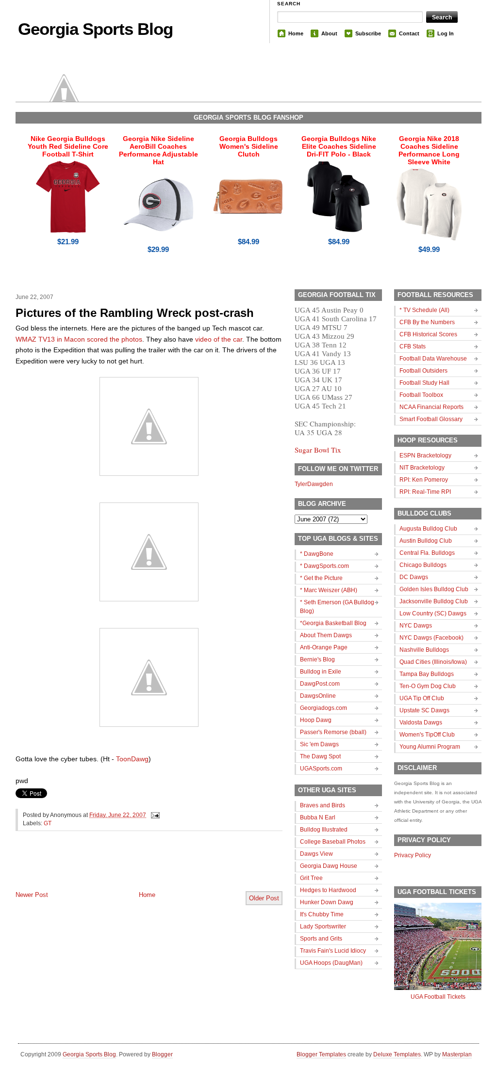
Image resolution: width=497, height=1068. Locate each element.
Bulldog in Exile (320, 671)
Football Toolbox (421, 395)
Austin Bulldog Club (425, 540)
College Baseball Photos (332, 841)
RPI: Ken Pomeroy (423, 479)
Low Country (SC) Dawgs (432, 613)
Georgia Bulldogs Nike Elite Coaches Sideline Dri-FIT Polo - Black (338, 146)
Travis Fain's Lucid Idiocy (333, 950)
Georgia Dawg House (328, 866)
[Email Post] (154, 815)
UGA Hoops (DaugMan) (331, 962)
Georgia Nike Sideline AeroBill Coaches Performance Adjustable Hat (158, 150)
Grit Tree (311, 878)
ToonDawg (132, 759)
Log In (445, 33)
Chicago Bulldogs (423, 565)
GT (47, 823)
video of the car (218, 339)
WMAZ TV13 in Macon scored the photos (79, 339)
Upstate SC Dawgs (424, 710)
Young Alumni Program (429, 746)
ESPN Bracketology (425, 455)
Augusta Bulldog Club (428, 528)
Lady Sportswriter (323, 926)
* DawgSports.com (324, 566)
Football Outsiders (423, 370)
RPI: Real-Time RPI (425, 491)
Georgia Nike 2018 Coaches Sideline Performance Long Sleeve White (429, 150)
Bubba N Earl (317, 817)
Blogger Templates (321, 1054)
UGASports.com (321, 768)
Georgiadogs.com (323, 708)
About (329, 33)
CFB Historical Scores (428, 334)
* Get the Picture (321, 578)
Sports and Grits (321, 938)
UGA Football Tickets (438, 996)
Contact (409, 33)
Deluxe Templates (397, 1054)
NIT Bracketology (422, 467)
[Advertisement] (129, 868)
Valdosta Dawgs (420, 722)
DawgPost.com (320, 683)
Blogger (162, 1054)
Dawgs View (316, 853)
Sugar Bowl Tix (318, 450)
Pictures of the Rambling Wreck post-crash (135, 312)
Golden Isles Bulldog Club (433, 589)
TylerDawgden (314, 484)
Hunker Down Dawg (326, 902)
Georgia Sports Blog (95, 28)
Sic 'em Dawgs (319, 744)
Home (295, 33)
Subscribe (368, 33)
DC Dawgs (413, 577)
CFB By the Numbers (427, 322)
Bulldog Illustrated (324, 829)
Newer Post (32, 894)
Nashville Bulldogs (424, 649)
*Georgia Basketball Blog (333, 623)
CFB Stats (412, 346)
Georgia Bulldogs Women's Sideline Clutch (248, 146)
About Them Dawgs (326, 635)
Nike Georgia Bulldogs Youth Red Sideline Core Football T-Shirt (68, 146)
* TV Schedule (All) (424, 310)
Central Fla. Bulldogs (427, 553)
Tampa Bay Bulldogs (426, 674)
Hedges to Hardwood (328, 890)
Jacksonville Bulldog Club (433, 601)
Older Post (264, 898)
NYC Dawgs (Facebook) (431, 637)
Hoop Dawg (315, 720)
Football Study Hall (424, 382)
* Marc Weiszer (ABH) (328, 590)
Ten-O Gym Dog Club (427, 686)
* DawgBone (316, 553)
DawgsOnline (318, 695)
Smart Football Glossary (431, 419)
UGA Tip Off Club (421, 698)
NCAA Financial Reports (431, 407)
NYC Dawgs (415, 625)
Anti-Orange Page (324, 647)
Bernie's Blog (317, 659)
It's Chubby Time (322, 914)
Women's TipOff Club (427, 734)
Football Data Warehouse (433, 358)
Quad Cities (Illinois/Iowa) (433, 662)
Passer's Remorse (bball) (333, 732)
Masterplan (457, 1054)
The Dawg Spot (320, 756)
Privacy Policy (412, 855)
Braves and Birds (322, 805)
